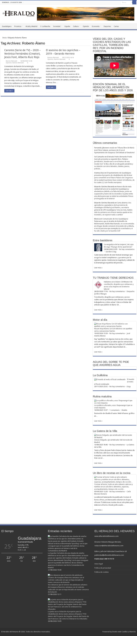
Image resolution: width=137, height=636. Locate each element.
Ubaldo (124, 410)
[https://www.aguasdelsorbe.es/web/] (85, 14)
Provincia (17, 26)
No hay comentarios (126, 249)
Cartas (116, 26)
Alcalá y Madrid (31, 26)
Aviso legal (98, 564)
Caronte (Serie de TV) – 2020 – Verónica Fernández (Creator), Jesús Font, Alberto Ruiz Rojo (22, 54)
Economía (95, 26)
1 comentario (114, 410)
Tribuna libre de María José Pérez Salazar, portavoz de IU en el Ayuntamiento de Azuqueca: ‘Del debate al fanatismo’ (114, 150)
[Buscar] (134, 2)
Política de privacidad (102, 568)
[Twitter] (116, 2)
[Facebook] (113, 2)
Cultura (76, 26)
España (67, 26)
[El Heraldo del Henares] (19, 13)
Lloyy (129, 386)
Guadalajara (6, 26)
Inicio (4, 38)
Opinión (86, 26)
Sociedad (56, 26)
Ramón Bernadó (11, 61)
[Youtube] (118, 2)
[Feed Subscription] (90, 43)
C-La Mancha (45, 26)
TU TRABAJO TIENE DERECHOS (113, 277)
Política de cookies (101, 572)
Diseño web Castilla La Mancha (124, 632)
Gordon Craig (111, 252)
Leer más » (9, 91)
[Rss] (111, 2)
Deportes (107, 26)
